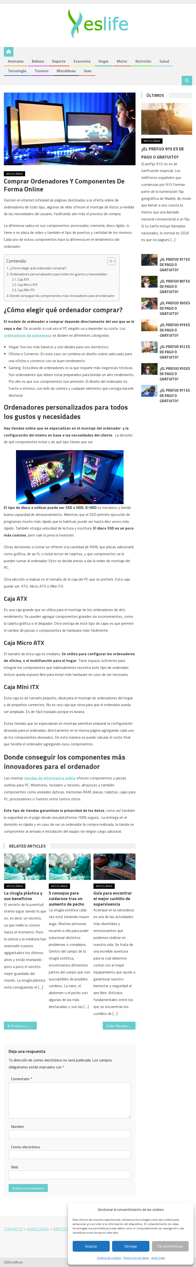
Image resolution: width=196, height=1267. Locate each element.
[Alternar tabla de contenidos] (109, 261)
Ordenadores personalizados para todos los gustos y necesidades (58, 274)
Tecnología (17, 71)
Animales (16, 61)
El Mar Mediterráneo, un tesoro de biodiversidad (121, 1025)
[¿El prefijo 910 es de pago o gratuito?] (149, 369)
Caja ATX (23, 279)
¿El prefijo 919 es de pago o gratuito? (175, 330)
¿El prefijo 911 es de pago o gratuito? (175, 396)
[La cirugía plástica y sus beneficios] (25, 867)
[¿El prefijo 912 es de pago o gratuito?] (149, 347)
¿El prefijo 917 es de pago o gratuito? (175, 265)
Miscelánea (66, 71)
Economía (82, 61)
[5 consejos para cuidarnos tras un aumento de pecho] (70, 867)
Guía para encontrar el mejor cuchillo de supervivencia (112, 898)
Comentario (21, 1079)
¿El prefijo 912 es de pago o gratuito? (175, 352)
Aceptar (91, 1246)
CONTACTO (13, 1229)
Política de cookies (109, 1257)
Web (14, 1167)
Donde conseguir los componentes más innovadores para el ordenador (62, 295)
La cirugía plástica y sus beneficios (23, 896)
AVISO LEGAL (38, 1229)
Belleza (38, 61)
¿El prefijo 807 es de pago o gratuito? (175, 286)
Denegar (131, 1246)
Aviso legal (158, 1257)
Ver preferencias (170, 1246)
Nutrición (143, 61)
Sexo (88, 71)
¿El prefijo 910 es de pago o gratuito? (175, 374)
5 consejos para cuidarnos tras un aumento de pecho (66, 898)
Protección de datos (136, 1257)
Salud (164, 61)
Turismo (41, 71)
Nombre (17, 1126)
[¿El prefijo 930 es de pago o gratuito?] (149, 303)
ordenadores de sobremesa (27, 335)
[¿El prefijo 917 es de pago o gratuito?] (149, 260)
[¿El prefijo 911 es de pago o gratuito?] (149, 391)
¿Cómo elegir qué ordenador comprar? (38, 268)
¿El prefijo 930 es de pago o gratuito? (175, 308)
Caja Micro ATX (27, 284)
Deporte (58, 61)
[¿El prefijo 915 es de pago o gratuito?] (166, 119)
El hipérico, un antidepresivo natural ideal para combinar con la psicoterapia (24, 1025)
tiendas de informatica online (50, 778)
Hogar (103, 61)
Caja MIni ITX (25, 290)
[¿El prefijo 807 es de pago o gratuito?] (149, 282)
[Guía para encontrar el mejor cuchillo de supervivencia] (114, 867)
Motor (122, 61)
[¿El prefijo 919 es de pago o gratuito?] (149, 325)
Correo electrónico (25, 1147)
